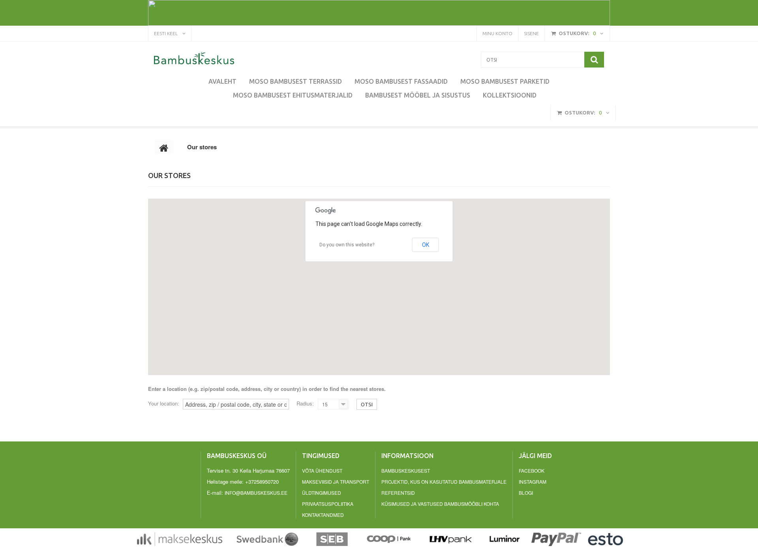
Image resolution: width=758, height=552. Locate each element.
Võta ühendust (322, 470)
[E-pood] (194, 58)
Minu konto (497, 33)
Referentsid (398, 492)
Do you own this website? (346, 245)
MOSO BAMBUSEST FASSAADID (401, 81)
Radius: (305, 403)
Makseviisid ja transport (335, 481)
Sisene (531, 33)
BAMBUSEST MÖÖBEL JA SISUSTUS (417, 95)
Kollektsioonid (510, 95)
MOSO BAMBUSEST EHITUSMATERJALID (293, 95)
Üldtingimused (321, 492)
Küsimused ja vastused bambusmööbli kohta (440, 503)
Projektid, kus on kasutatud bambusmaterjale (444, 481)
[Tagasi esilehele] (163, 147)
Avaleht (222, 81)
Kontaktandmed (323, 514)
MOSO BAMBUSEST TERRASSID (295, 81)
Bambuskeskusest (405, 470)
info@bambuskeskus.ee (256, 492)
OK (425, 245)
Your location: (163, 403)
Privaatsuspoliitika (327, 503)
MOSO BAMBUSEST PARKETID (505, 81)
